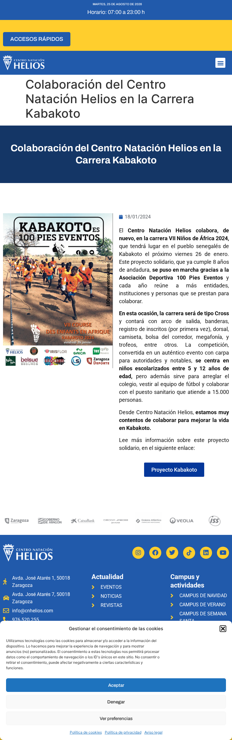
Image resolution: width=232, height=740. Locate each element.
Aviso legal (153, 732)
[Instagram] (138, 553)
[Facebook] (155, 553)
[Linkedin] (206, 553)
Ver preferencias (116, 718)
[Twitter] (172, 553)
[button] (223, 629)
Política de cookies (86, 732)
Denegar (116, 701)
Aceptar (116, 685)
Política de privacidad (123, 732)
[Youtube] (223, 553)
